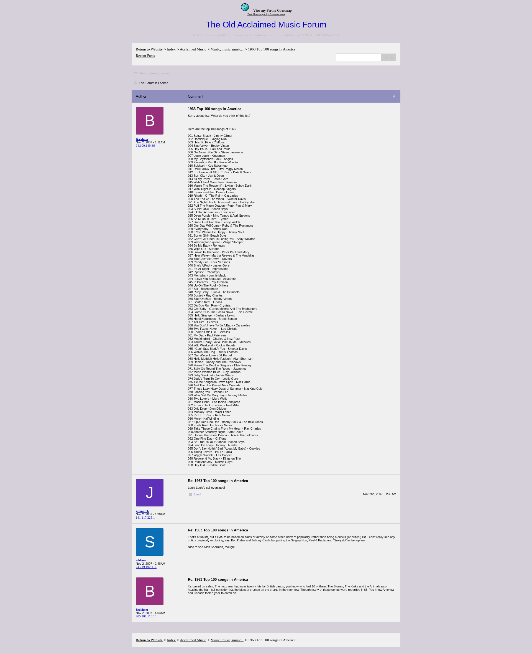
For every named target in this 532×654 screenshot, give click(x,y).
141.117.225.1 (145, 517)
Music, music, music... (227, 49)
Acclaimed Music (193, 49)
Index (171, 49)
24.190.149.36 (145, 145)
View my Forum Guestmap (272, 10)
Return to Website (149, 49)
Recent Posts (145, 56)
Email (197, 494)
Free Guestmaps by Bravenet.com (266, 14)
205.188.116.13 (146, 616)
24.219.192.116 (146, 567)
